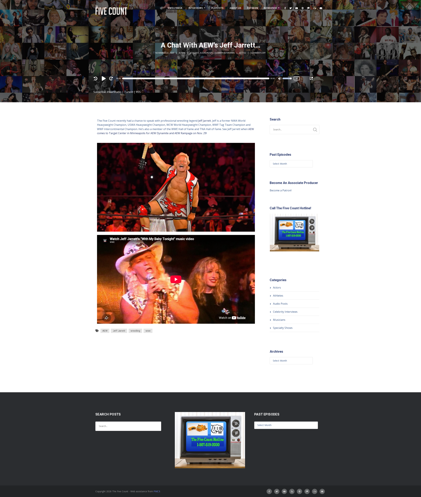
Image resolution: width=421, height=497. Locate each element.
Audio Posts (206, 52)
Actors (277, 287)
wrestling (135, 330)
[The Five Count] (111, 10)
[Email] (321, 8)
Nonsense (270, 8)
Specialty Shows (283, 328)
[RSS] (292, 491)
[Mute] (280, 79)
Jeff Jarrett (204, 120)
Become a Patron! (280, 190)
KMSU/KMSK (175, 8)
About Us (235, 8)
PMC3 (157, 491)
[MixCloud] (314, 8)
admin (182, 52)
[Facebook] (285, 8)
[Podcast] (302, 8)
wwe (148, 330)
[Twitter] (291, 8)
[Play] (104, 78)
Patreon (252, 8)
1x (297, 78)
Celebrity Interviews (224, 52)
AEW (104, 330)
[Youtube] (297, 8)
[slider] (287, 81)
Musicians (279, 320)
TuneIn (128, 92)
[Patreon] (308, 8)
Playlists (217, 8)
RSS (138, 92)
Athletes (194, 52)
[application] (197, 78)
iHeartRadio (114, 92)
